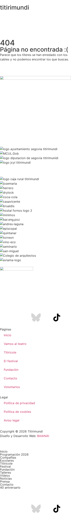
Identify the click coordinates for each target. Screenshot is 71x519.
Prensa (5, 481)
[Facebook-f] (15, 317)
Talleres (5, 472)
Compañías (8, 457)
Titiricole (10, 352)
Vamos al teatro (15, 344)
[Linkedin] (46, 317)
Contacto (10, 378)
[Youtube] (25, 317)
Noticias (6, 478)
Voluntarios (12, 387)
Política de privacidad (19, 403)
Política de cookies (17, 412)
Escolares (7, 460)
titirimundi (14, 7)
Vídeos (5, 475)
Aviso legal (11, 420)
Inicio (7, 335)
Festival (5, 466)
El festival (11, 361)
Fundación (11, 370)
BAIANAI (43, 436)
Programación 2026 (14, 454)
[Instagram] (4, 317)
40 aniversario (10, 487)
